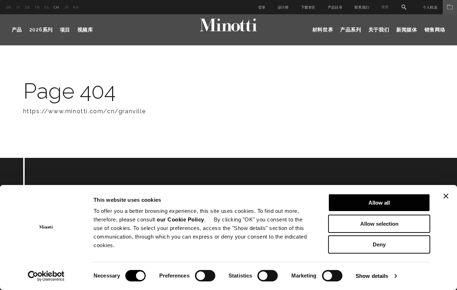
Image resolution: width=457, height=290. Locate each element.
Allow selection (379, 224)
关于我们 (379, 29)
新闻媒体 (406, 29)
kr (75, 7)
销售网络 (435, 29)
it (18, 7)
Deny (379, 244)
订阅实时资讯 (68, 197)
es (46, 7)
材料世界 (322, 29)
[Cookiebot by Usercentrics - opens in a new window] (46, 276)
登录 (262, 7)
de (27, 7)
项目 (65, 29)
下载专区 (308, 7)
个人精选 (430, 7)
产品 (17, 29)
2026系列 (41, 29)
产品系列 (350, 29)
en (8, 7)
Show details (372, 276)
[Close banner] (445, 196)
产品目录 (335, 7)
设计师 (283, 7)
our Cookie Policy (180, 219)
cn (56, 7)
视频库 (85, 29)
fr (37, 7)
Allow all (379, 203)
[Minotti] (228, 25)
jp (66, 7)
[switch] (205, 275)
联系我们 (362, 7)
